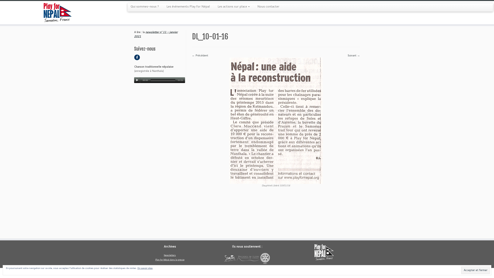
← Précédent (200, 55)
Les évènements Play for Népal (188, 6)
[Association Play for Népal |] (57, 12)
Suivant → (354, 55)
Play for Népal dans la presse (169, 259)
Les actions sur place (233, 6)
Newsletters (170, 255)
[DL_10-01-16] (276, 120)
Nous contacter (268, 6)
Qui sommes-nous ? (144, 6)
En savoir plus (145, 268)
